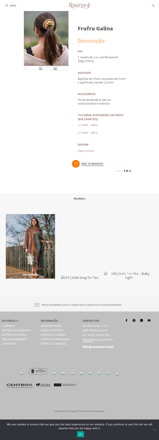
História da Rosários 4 (16, 330)
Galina (96, 57)
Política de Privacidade (55, 339)
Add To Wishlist (93, 163)
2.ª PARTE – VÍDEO (88, 133)
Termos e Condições (54, 343)
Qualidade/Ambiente (14, 339)
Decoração (91, 40)
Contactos (9, 343)
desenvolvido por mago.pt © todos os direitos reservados (79, 411)
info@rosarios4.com (98, 347)
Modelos (79, 198)
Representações (51, 326)
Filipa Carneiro (86, 151)
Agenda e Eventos (52, 330)
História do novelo (14, 334)
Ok (80, 434)
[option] (30, 247)
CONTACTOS (91, 320)
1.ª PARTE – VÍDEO (88, 125)
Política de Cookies (53, 334)
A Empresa (8, 326)
